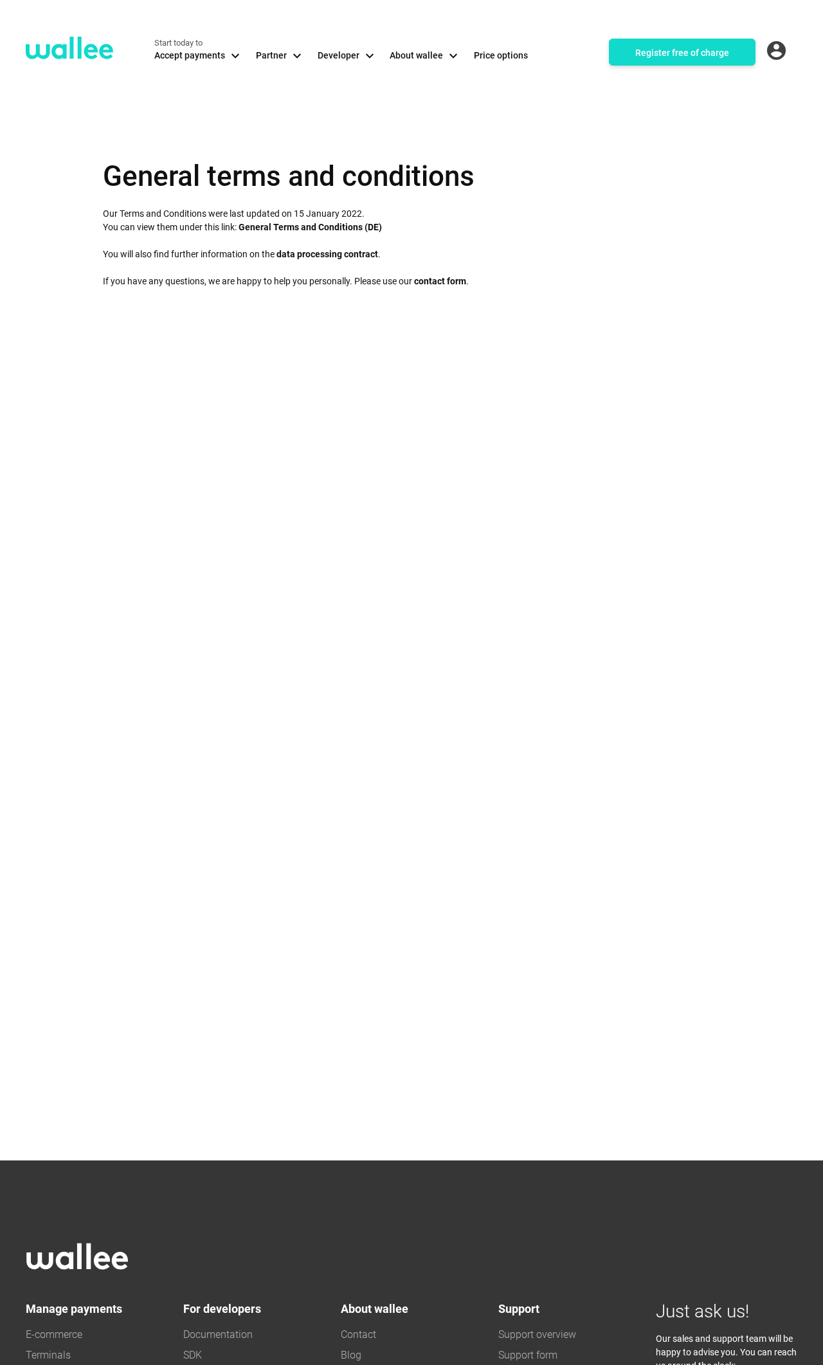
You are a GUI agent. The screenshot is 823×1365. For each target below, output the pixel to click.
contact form (440, 281)
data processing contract (327, 254)
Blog (351, 1355)
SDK (192, 1355)
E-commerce (54, 1334)
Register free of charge (682, 53)
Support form (527, 1355)
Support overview (537, 1334)
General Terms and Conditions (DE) (310, 227)
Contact (358, 1334)
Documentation (218, 1334)
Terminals (48, 1355)
